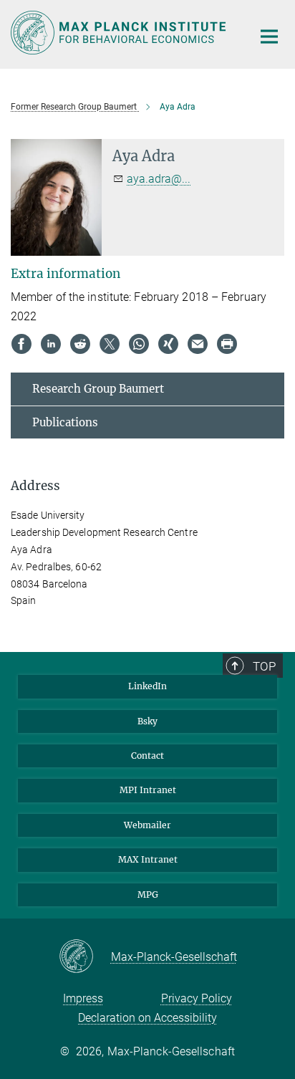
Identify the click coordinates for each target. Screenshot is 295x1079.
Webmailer (147, 825)
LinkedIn (147, 686)
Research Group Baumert (98, 388)
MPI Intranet (148, 790)
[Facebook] (21, 344)
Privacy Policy (196, 998)
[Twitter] (109, 344)
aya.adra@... (158, 179)
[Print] (227, 344)
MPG (147, 894)
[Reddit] (80, 344)
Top (264, 666)
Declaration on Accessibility (147, 1018)
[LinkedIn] (51, 344)
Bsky (147, 721)
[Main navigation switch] (269, 36)
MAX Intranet (148, 859)
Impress (83, 998)
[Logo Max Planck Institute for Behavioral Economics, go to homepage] (121, 32)
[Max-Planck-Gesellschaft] (85, 957)
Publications (65, 422)
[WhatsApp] (139, 344)
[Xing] (168, 344)
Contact (147, 755)
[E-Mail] (197, 344)
